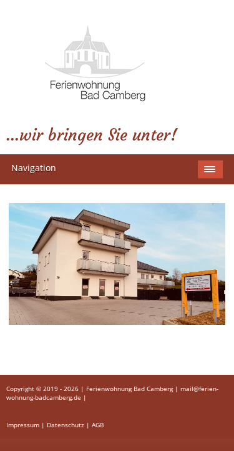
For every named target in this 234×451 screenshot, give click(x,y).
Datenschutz (65, 424)
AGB (98, 424)
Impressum (22, 424)
